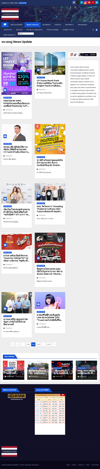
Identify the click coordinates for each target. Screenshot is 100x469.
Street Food (68, 30)
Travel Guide (95, 465)
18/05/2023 (8, 110)
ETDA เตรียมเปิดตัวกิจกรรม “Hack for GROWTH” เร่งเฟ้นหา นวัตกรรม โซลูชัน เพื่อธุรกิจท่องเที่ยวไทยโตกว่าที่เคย (16, 259)
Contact (74, 465)
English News (16, 25)
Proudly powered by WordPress (10, 465)
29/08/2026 (10, 376)
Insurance (82, 25)
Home (68, 465)
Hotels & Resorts (34, 30)
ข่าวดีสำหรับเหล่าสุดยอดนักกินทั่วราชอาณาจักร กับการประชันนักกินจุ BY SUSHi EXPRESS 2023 (50, 164)
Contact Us (81, 465)
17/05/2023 (42, 215)
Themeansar (35, 465)
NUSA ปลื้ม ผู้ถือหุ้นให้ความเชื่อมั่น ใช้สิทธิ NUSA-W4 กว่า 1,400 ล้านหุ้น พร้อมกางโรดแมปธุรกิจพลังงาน (15, 151)
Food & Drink (52, 30)
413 (48, 344)
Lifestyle (8, 30)
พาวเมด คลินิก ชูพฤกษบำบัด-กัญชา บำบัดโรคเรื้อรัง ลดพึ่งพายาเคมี (15, 322)
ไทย (21, 33)
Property (69, 25)
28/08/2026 (58, 376)
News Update (32, 25)
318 (28, 344)
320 (38, 344)
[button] (93, 30)
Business (46, 25)
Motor (19, 30)
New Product (10, 35)
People (58, 25)
